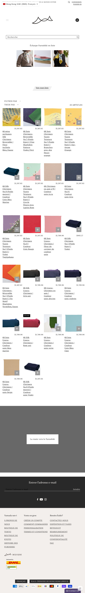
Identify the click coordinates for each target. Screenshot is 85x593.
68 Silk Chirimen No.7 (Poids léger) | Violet (70, 243)
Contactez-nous (59, 520)
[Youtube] (41, 499)
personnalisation (33, 528)
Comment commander (36, 524)
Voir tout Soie (42, 88)
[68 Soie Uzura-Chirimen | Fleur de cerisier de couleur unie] (53, 224)
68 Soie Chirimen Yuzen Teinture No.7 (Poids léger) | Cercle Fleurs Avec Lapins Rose (28, 197)
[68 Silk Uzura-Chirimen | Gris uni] (32, 274)
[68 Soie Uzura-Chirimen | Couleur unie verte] (53, 323)
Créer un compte (33, 520)
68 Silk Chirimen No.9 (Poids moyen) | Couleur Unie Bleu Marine (8, 194)
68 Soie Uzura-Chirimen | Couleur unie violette (70, 293)
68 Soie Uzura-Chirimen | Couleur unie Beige (8, 386)
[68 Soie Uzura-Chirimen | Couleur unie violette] (73, 274)
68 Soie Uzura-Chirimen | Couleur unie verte (49, 342)
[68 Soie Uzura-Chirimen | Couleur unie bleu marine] (11, 323)
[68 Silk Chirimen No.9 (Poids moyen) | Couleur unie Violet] (32, 367)
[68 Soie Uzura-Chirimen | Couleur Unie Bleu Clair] (73, 323)
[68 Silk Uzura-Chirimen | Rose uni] (32, 323)
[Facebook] (37, 499)
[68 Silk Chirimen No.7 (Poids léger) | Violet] (73, 224)
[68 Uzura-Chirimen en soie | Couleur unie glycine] (53, 274)
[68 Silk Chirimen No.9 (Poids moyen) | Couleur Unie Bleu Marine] (11, 172)
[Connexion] (69, 2)
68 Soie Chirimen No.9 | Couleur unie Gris (69, 191)
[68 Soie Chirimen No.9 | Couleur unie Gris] (73, 172)
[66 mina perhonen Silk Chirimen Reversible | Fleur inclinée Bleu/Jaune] (11, 117)
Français (21, 581)
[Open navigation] (7, 20)
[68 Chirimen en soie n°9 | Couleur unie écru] (53, 172)
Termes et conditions (36, 532)
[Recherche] (77, 37)
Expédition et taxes (60, 524)
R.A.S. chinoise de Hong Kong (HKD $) (49, 581)
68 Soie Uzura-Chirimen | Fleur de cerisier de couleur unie (49, 246)
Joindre (76, 489)
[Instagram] (45, 499)
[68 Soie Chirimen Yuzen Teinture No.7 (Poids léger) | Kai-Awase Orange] (73, 117)
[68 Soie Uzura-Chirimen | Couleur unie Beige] (11, 367)
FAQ (52, 543)
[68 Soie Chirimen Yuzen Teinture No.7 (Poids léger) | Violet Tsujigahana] (11, 224)
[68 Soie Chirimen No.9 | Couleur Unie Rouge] (32, 224)
